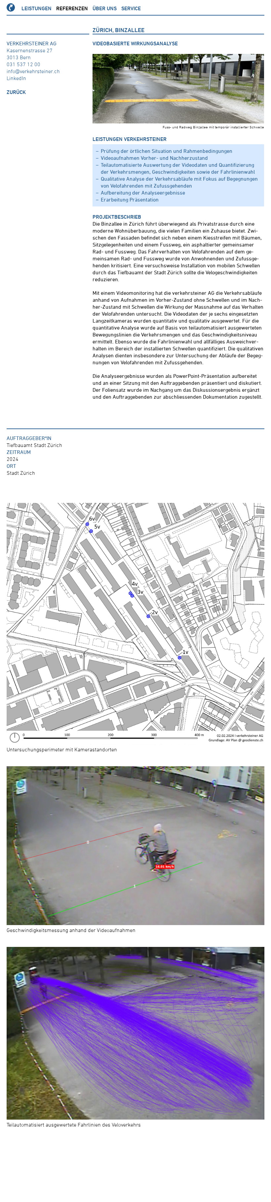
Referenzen (72, 8)
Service (131, 8)
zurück (16, 92)
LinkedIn (16, 78)
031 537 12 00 (23, 64)
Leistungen (36, 8)
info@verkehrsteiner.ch (33, 71)
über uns (105, 8)
